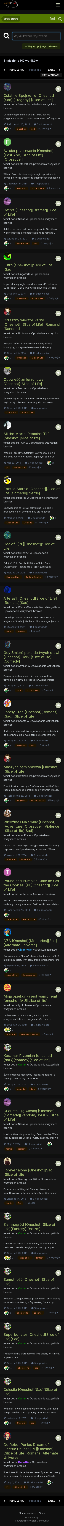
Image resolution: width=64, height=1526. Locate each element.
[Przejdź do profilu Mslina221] (7, 535)
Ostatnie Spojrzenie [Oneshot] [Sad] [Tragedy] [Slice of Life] (29, 97)
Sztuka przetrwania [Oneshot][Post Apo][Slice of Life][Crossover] (29, 155)
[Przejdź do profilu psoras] (7, 480)
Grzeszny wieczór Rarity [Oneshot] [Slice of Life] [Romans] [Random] (32, 324)
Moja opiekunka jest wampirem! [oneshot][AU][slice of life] (30, 998)
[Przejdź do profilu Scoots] (7, 703)
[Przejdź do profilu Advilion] (7, 644)
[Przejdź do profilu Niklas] (7, 201)
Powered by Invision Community (32, 1520)
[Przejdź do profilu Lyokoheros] (7, 987)
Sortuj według (50, 75)
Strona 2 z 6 (35, 69)
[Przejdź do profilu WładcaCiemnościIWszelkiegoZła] (7, 590)
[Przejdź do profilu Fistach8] (7, 142)
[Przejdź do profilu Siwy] (7, 87)
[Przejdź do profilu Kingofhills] (7, 256)
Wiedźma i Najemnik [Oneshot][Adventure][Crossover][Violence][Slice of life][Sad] (32, 826)
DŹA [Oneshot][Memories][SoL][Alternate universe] (30, 943)
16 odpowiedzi (35, 1144)
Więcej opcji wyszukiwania (42, 46)
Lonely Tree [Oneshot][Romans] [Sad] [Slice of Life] (30, 714)
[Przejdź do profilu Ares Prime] (7, 813)
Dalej (51, 69)
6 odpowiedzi (41, 855)
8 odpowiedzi (42, 238)
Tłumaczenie (26, 1513)
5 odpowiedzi (44, 124)
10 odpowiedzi (40, 353)
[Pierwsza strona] (4, 70)
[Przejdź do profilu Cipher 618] (7, 932)
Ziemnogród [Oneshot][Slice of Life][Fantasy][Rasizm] (29, 1226)
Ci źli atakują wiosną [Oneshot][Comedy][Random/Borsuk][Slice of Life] (31, 1115)
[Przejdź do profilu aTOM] (7, 425)
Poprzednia (16, 69)
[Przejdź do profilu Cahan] (7, 1047)
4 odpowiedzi (41, 408)
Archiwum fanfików (44, 894)
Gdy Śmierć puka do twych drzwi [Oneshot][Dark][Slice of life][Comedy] (31, 657)
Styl (41, 1513)
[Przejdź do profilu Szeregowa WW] (7, 1161)
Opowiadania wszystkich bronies (23, 611)
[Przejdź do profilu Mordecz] (7, 371)
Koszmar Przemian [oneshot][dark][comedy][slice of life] (28, 1057)
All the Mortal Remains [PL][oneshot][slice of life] (26, 436)
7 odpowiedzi (41, 183)
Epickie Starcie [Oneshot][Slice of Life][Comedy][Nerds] (32, 491)
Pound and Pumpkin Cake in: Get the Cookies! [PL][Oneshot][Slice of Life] (31, 885)
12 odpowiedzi (34, 1482)
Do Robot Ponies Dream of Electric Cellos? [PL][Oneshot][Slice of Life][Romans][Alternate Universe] (31, 1451)
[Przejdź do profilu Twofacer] (7, 872)
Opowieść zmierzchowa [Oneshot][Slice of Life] (23, 381)
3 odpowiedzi (35, 462)
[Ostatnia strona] (59, 70)
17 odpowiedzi (40, 293)
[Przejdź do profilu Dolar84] (7, 1436)
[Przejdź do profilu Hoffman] (7, 311)
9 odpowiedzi (40, 1198)
